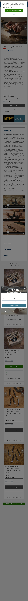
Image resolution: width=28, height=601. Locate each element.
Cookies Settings (14, 301)
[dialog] (14, 9)
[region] (14, 300)
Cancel (14, 14)
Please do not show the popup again (15, 311)
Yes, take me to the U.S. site (14, 10)
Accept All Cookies (14, 305)
